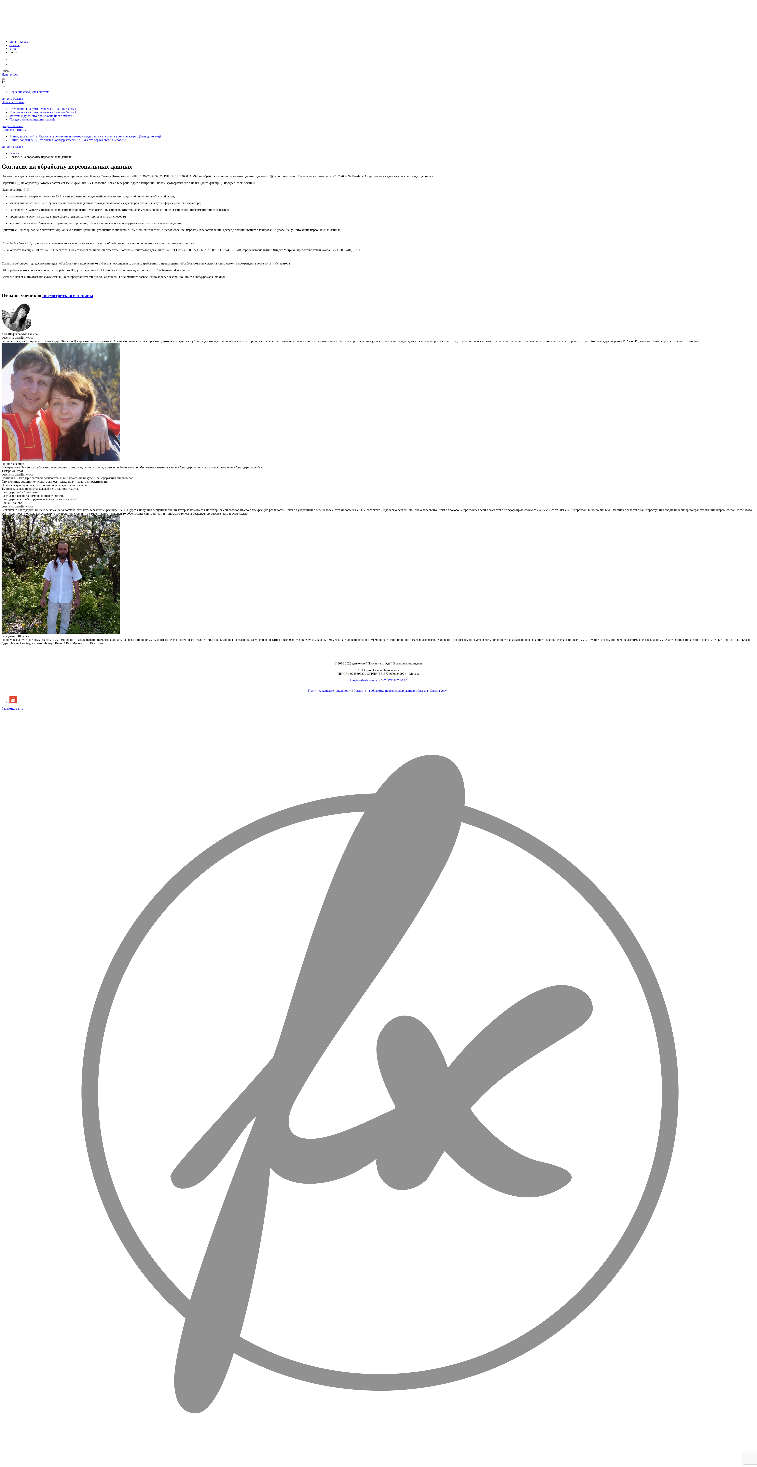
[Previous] (3, 79)
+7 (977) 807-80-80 (394, 680)
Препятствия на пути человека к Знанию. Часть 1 (42, 108)
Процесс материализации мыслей (32, 119)
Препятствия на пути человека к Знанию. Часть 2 (42, 112)
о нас (12, 48)
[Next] (3, 86)
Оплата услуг (439, 690)
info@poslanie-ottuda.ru (365, 680)
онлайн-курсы (19, 41)
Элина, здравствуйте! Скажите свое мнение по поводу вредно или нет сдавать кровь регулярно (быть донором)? (85, 136)
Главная (14, 153)
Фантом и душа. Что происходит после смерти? (41, 116)
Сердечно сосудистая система (29, 91)
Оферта (423, 690)
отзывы (14, 45)
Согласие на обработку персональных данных (384, 690)
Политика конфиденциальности (329, 690)
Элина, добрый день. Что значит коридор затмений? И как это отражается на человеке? (68, 140)
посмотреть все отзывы (67, 295)
